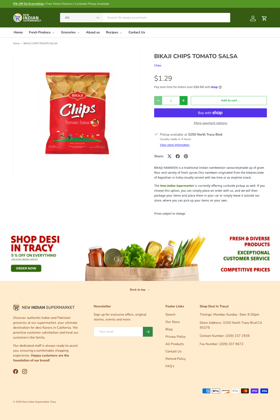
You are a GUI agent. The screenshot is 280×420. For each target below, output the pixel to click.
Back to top (138, 290)
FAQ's (169, 366)
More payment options (210, 123)
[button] (264, 18)
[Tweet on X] (169, 156)
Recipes (112, 32)
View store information (174, 145)
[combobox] (145, 17)
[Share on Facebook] (178, 156)
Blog (168, 329)
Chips (157, 65)
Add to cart (229, 100)
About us (93, 32)
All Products (174, 344)
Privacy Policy (175, 336)
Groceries (68, 32)
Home (18, 32)
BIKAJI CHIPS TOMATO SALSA (41, 43)
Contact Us (137, 32)
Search (170, 314)
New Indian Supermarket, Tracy (39, 401)
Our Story (172, 322)
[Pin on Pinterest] (186, 156)
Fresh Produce (40, 32)
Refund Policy (175, 359)
